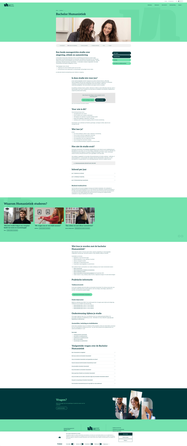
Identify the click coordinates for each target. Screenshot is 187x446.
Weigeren (125, 440)
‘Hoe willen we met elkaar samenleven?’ (79, 226)
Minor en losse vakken (78, 339)
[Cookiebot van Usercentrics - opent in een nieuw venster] (59, 444)
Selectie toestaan (125, 437)
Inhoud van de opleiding (73, 45)
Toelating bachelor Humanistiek (80, 334)
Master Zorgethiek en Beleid (79, 271)
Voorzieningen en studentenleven (81, 340)
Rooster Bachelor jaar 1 (78, 305)
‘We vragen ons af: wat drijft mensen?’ (48, 226)
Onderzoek (157, 5)
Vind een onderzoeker (117, 431)
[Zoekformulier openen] (176, 1)
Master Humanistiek (78, 268)
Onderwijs (150, 5)
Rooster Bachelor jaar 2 (78, 306)
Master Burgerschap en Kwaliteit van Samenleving (84, 270)
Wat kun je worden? (84, 45)
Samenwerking (172, 5)
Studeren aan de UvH (117, 427)
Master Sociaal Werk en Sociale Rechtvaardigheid (84, 273)
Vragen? (110, 45)
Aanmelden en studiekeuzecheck (80, 336)
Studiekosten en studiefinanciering (81, 337)
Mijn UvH (181, 1)
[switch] (82, 444)
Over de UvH (164, 5)
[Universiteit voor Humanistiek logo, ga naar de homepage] (9, 4)
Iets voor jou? (62, 45)
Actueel (179, 5)
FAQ (104, 45)
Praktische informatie (95, 45)
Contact (166, 1)
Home (57, 10)
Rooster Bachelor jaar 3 (78, 308)
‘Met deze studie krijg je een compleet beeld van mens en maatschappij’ (17, 227)
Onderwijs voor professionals (118, 429)
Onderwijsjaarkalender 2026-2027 (85, 163)
